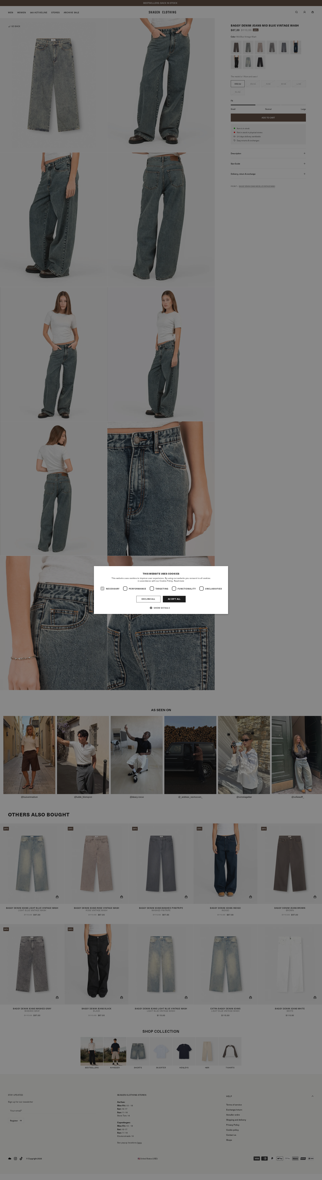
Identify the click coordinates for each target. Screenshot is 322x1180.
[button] (161, 608)
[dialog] (161, 590)
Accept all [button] (174, 599)
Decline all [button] (148, 599)
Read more (179, 580)
